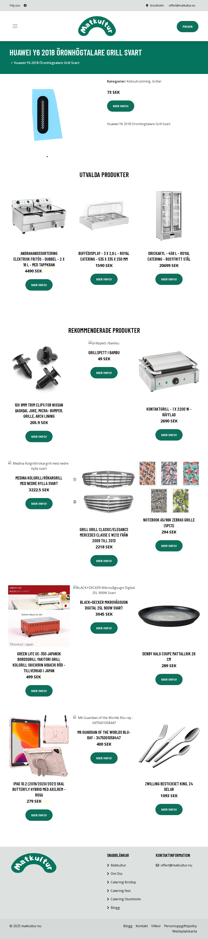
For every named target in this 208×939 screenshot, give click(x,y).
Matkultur (118, 865)
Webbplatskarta (184, 931)
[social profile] (25, 5)
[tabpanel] (47, 115)
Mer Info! (120, 106)
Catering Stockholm (126, 899)
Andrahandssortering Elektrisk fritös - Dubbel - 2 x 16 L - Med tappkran (39, 259)
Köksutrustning (139, 81)
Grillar (156, 81)
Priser (188, 26)
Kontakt (142, 926)
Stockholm (157, 5)
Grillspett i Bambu (104, 352)
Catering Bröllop (123, 882)
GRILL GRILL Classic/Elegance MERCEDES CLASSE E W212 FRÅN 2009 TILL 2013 (104, 535)
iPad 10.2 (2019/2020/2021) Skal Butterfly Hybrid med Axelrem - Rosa (39, 789)
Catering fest (121, 890)
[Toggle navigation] (15, 26)
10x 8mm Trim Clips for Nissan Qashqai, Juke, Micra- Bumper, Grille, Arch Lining (39, 410)
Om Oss (116, 873)
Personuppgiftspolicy (180, 926)
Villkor (156, 926)
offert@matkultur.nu (182, 5)
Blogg (115, 907)
